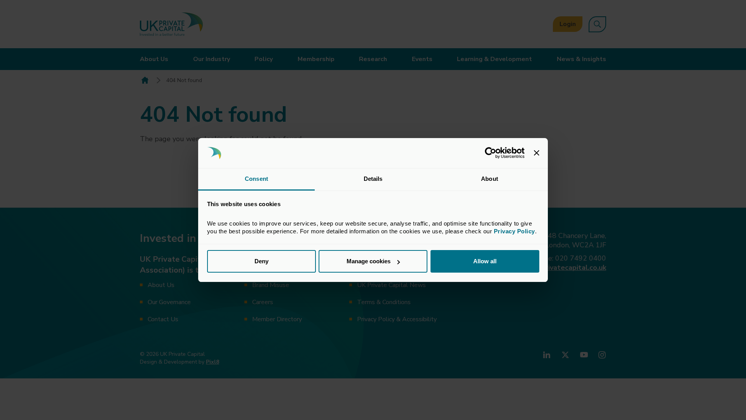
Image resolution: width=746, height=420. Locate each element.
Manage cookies (368, 261)
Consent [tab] (256, 178)
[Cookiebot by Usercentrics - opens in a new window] (491, 153)
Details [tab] (373, 178)
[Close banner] (536, 153)
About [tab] (489, 178)
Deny (261, 261)
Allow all (485, 261)
